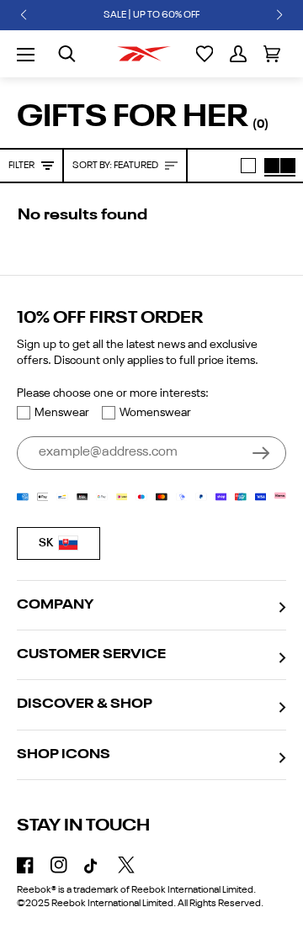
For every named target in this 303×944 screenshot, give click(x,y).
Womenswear (155, 413)
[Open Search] (66, 54)
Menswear (62, 413)
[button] (23, 15)
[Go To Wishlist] (204, 53)
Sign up (261, 453)
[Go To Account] (238, 53)
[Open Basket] (271, 53)
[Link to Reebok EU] (144, 53)
